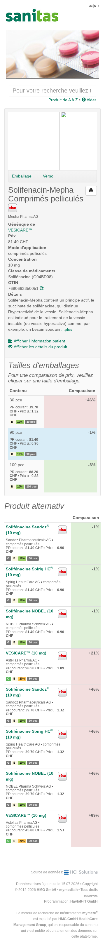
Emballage (22, 176)
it (98, 6)
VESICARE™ (20, 230)
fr (95, 6)
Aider (91, 99)
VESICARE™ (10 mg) (26, 653)
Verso (48, 176)
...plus (66, 329)
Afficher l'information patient (39, 341)
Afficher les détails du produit (40, 346)
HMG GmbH (46, 890)
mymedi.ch (68, 890)
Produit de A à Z (63, 99)
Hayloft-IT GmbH (84, 901)
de (91, 6)
